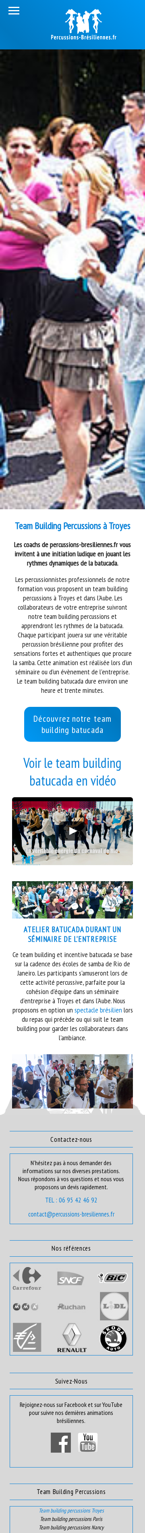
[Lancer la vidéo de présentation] (72, 831)
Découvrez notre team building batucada (72, 724)
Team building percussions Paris (71, 1519)
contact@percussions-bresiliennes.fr (71, 1214)
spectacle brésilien (98, 1010)
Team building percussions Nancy (71, 1527)
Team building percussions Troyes (71, 1510)
